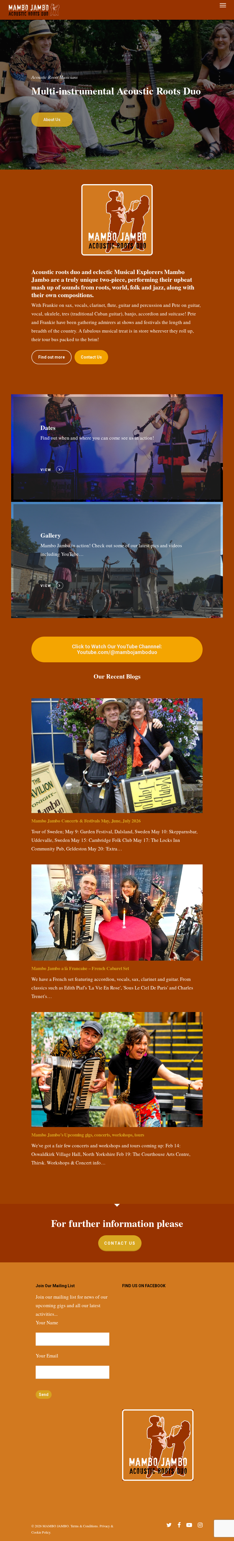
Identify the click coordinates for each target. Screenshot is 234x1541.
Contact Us (120, 1243)
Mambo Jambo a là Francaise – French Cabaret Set (80, 968)
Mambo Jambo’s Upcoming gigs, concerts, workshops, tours (87, 1134)
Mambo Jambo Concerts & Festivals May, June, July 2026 (85, 820)
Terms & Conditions (84, 1526)
